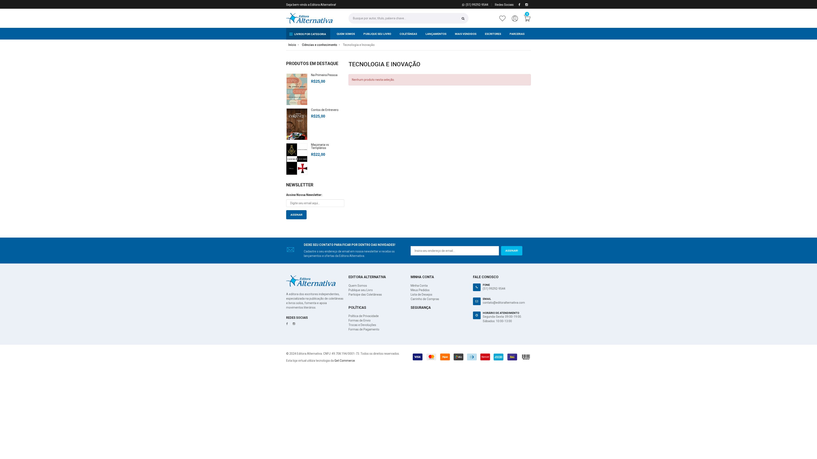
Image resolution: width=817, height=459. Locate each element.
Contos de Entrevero (325, 110)
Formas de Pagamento (364, 329)
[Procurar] (463, 18)
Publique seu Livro (377, 33)
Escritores (493, 33)
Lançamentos (436, 33)
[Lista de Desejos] (503, 20)
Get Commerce (344, 360)
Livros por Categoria (310, 34)
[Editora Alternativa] (309, 18)
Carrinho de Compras (425, 299)
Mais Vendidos (465, 33)
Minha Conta (419, 285)
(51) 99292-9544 (494, 288)
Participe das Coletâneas (365, 294)
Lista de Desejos (421, 294)
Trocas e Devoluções (362, 325)
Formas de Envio (360, 320)
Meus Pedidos (420, 290)
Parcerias (517, 33)
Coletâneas (408, 33)
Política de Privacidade (364, 316)
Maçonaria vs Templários (320, 146)
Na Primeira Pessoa (324, 75)
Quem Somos (346, 33)
